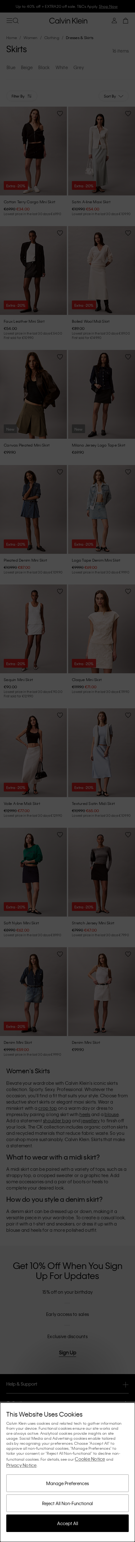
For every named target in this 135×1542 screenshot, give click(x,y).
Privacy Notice (21, 1465)
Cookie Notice (90, 1459)
